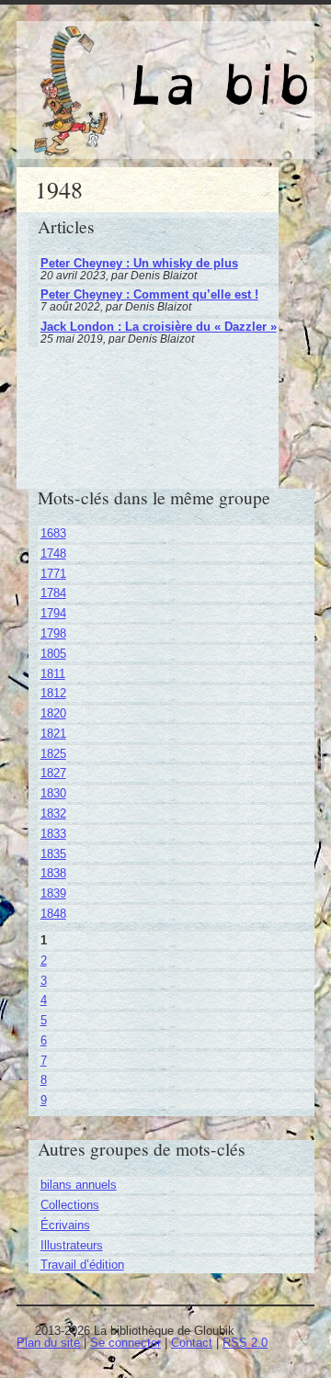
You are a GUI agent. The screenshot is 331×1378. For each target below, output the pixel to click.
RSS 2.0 (245, 1343)
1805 (53, 654)
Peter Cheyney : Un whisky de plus (139, 263)
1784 (53, 593)
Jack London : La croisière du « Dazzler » (158, 326)
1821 (53, 733)
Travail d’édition (82, 1264)
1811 (52, 674)
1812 (53, 693)
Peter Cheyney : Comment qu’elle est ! (149, 294)
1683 (53, 533)
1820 (53, 713)
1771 (53, 574)
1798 (53, 633)
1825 (53, 754)
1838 (53, 873)
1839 (53, 893)
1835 (53, 854)
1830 (53, 793)
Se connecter (125, 1343)
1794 (53, 613)
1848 (53, 914)
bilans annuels (78, 1185)
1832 (53, 813)
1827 (53, 773)
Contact (191, 1343)
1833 (53, 834)
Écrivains (65, 1225)
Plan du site (48, 1343)
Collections (69, 1205)
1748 (53, 553)
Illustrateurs (71, 1245)
